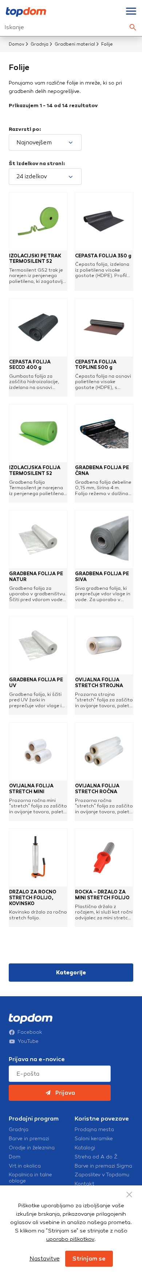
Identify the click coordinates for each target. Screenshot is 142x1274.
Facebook (29, 1032)
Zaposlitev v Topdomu (102, 1175)
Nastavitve (44, 1258)
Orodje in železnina (32, 1148)
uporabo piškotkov (70, 1239)
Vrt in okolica (25, 1166)
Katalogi (85, 1148)
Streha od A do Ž (96, 1157)
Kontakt (84, 1184)
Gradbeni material (75, 44)
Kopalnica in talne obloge (30, 1178)
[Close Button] (129, 1194)
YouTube (28, 1041)
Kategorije (71, 972)
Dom (14, 1157)
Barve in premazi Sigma (103, 1166)
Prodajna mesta (94, 1130)
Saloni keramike (94, 1139)
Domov (16, 44)
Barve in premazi (29, 1139)
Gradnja (39, 44)
